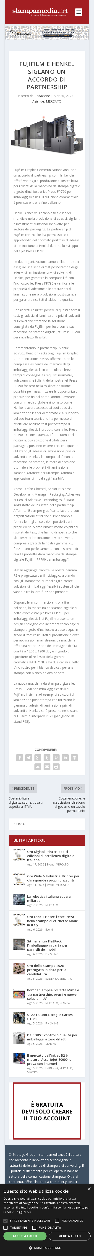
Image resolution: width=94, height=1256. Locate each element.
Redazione (42, 96)
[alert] (47, 1220)
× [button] (89, 1189)
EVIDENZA (51, 979)
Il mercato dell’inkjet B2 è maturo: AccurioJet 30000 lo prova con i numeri (49, 1059)
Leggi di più (23, 1212)
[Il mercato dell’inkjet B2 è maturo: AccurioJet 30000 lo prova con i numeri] (19, 1058)
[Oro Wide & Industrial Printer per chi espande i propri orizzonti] (19, 879)
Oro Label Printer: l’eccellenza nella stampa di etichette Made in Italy (52, 921)
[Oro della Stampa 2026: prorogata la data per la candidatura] (19, 968)
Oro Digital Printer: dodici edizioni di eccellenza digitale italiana (50, 856)
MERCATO (53, 101)
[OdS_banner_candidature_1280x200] (47, 38)
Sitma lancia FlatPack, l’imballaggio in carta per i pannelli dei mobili (48, 945)
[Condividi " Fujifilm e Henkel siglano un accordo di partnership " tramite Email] (47, 766)
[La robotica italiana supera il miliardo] (19, 899)
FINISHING (51, 954)
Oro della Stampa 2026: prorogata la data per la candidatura (46, 969)
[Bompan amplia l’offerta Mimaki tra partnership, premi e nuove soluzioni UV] (19, 993)
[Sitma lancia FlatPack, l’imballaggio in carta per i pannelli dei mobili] (19, 944)
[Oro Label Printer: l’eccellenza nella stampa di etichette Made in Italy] (19, 920)
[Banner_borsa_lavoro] (47, 1138)
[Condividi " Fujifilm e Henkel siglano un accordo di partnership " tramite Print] (56, 766)
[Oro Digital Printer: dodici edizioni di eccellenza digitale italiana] (19, 854)
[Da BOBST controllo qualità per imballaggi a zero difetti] (19, 1038)
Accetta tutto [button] (25, 1236)
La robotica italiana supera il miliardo (50, 898)
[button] (47, 1248)
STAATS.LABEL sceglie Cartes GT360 (50, 1017)
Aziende (38, 101)
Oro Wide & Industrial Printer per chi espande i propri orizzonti (53, 878)
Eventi (51, 864)
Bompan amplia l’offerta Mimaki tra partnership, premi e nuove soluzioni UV (53, 994)
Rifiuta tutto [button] (69, 1236)
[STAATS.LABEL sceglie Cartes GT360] (19, 1018)
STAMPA (65, 1003)
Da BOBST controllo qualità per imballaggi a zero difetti (52, 1037)
